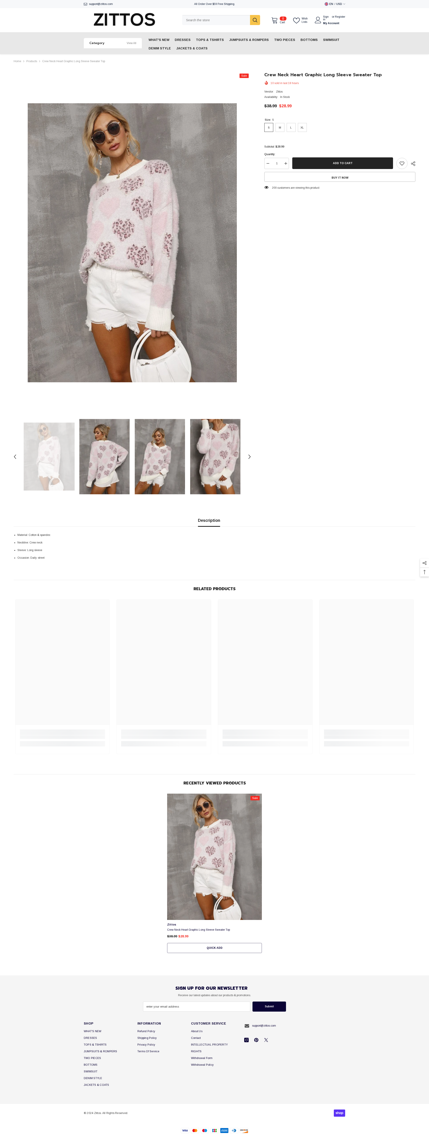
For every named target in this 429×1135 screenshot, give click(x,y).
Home (17, 61)
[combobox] (216, 20)
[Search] (221, 20)
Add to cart (342, 163)
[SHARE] (411, 163)
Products (31, 61)
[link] (62, 737)
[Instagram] (246, 1040)
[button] (15, 456)
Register (340, 16)
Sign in (326, 18)
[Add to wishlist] (402, 163)
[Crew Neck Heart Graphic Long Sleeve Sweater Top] (214, 857)
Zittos (279, 91)
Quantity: (269, 154)
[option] (132, 242)
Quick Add (215, 947)
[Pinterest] (256, 1040)
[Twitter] (266, 1040)
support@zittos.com (101, 4)
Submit (269, 1006)
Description (209, 520)
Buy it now (340, 177)
